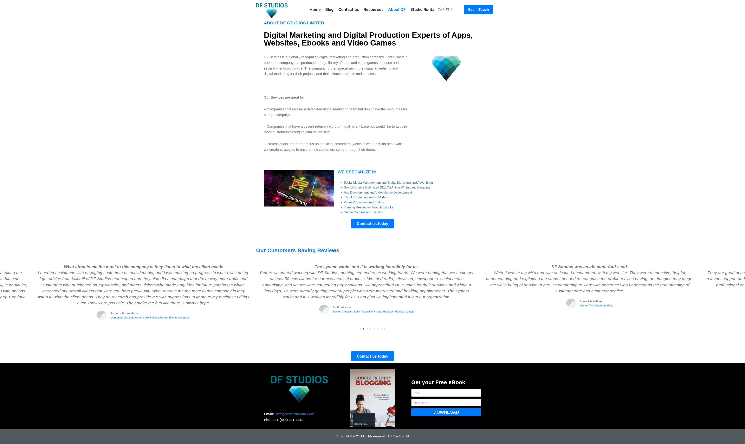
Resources (374, 9)
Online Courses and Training (363, 212)
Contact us (348, 9)
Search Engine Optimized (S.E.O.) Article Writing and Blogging (387, 187)
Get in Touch (478, 9)
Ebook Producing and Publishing (366, 197)
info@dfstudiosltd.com (295, 414)
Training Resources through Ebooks (368, 207)
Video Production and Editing (364, 202)
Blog (329, 9)
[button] (360, 329)
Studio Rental (422, 9)
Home (315, 9)
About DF (397, 9)
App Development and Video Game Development (378, 192)
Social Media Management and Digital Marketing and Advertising (388, 182)
